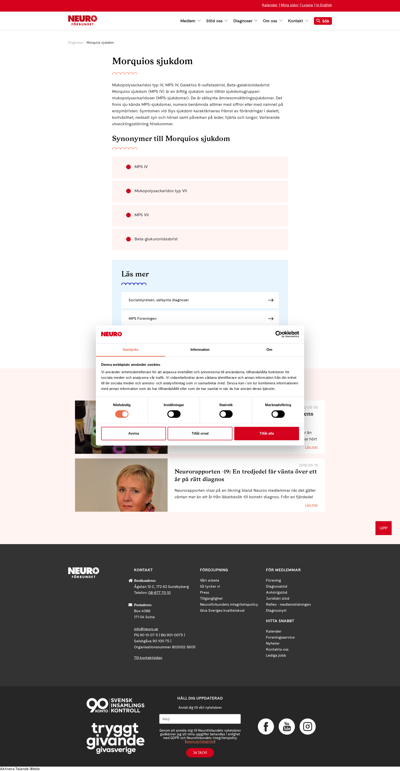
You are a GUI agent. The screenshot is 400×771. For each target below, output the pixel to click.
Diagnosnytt (276, 610)
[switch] (174, 414)
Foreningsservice (280, 637)
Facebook (266, 726)
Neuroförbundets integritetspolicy (229, 604)
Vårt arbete (209, 580)
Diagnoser (243, 21)
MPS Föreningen (142, 318)
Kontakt (296, 21)
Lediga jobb (276, 655)
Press (204, 592)
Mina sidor (290, 5)
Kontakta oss (277, 649)
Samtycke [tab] (131, 349)
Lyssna (307, 5)
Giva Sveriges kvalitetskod (222, 610)
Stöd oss (215, 21)
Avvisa (133, 433)
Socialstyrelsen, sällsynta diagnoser (159, 300)
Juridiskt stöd (277, 598)
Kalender (270, 5)
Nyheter (273, 643)
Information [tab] (200, 349)
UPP (384, 528)
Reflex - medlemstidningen (288, 604)
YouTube (287, 726)
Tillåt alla (266, 433)
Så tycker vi (210, 586)
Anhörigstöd (276, 592)
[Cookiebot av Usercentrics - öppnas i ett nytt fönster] (279, 334)
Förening (273, 580)
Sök (325, 21)
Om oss (270, 21)
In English (324, 5)
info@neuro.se (146, 629)
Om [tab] (269, 349)
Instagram (308, 726)
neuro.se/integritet (200, 741)
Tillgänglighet (211, 598)
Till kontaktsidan (148, 657)
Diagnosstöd (276, 586)
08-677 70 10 (159, 592)
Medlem (188, 21)
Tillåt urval (200, 433)
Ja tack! (200, 753)
